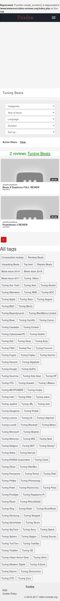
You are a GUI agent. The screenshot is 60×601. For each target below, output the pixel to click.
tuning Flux (25, 348)
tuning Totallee (10, 550)
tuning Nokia (8, 452)
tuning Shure (33, 522)
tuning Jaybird (9, 403)
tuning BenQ (25, 306)
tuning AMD (30, 292)
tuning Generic (10, 362)
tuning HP (51, 376)
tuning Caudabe (10, 327)
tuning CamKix (27, 320)
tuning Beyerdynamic (13, 313)
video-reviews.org (48, 597)
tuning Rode (25, 508)
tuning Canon (46, 320)
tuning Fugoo (9, 355)
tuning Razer (9, 501)
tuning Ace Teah (10, 285)
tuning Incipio (35, 390)
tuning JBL (27, 403)
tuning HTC (8, 383)
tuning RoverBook (46, 508)
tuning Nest (45, 438)
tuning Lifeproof (45, 417)
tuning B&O (8, 306)
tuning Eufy (41, 341)
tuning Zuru (24, 578)
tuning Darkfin (37, 334)
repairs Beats (44, 264)
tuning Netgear (10, 445)
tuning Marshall (28, 424)
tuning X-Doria (37, 564)
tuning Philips (9, 480)
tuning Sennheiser (11, 522)
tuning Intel (8, 397)
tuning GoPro (28, 369)
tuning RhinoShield (30, 501)
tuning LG (27, 417)
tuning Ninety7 (47, 445)
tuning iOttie (25, 397)
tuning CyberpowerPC (13, 334)
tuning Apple (8, 299)
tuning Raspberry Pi (33, 494)
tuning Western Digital (13, 564)
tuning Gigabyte (30, 362)
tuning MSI (29, 438)
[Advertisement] (30, 53)
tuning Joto (44, 403)
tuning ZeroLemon (31, 571)
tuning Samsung (10, 515)
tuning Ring (8, 508)
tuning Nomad (27, 452)
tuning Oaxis (41, 459)
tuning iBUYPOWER (12, 390)
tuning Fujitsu (27, 355)
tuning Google (9, 369)
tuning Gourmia (10, 376)
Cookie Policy (9, 593)
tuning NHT (28, 445)
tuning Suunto (48, 536)
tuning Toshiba (31, 543)
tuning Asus (26, 299)
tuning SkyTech (10, 529)
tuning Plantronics (29, 487)
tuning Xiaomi (9, 571)
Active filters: (10, 142)
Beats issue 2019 (11, 271)
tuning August (44, 299)
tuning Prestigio (10, 494)
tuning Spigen (28, 536)
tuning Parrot (32, 473)
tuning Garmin (47, 355)
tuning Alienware (11, 292)
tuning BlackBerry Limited (42, 313)
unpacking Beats (10, 264)
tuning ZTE (8, 578)
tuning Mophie (31, 431)
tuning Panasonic (11, 473)
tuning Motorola (10, 438)
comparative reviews (13, 257)
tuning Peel (49, 473)
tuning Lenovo (9, 417)
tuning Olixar (9, 466)
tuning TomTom (10, 543)
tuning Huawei (26, 383)
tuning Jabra (43, 397)
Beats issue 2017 (11, 278)
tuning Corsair (31, 327)
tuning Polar (49, 487)
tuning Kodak (31, 410)
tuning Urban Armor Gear (15, 557)
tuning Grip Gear (32, 376)
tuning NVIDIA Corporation (16, 459)
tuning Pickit (8, 487)
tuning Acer (30, 285)
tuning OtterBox (28, 466)
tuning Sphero (9, 536)
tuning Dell (7, 341)
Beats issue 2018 (33, 271)
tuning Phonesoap (30, 480)
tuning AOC (47, 292)
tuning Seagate (32, 515)
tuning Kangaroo (11, 410)
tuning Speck (47, 529)
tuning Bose (8, 320)
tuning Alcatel (48, 285)
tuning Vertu (40, 557)
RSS (4, 590)
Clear (23, 142)
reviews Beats (36, 257)
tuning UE (27, 550)
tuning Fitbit (8, 348)
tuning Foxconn (44, 348)
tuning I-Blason (46, 383)
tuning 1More (31, 278)
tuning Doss (24, 341)
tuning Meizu (49, 424)
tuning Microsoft (10, 431)
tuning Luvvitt (9, 424)
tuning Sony (29, 529)
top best (28, 264)
